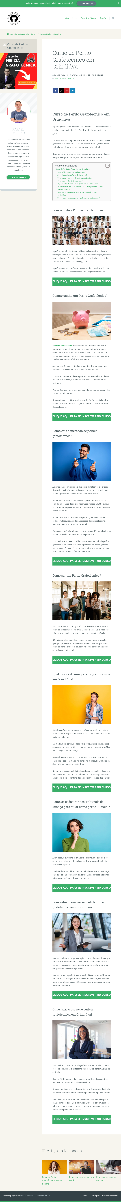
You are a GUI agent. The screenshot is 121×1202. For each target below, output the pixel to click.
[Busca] (111, 16)
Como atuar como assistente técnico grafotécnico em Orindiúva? (77, 193)
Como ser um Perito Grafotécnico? (70, 181)
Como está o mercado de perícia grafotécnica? (75, 178)
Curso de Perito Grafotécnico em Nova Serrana (52, 1180)
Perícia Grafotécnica (64, 78)
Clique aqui (85, 3)
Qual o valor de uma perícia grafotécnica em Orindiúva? (78, 184)
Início (67, 18)
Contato (103, 18)
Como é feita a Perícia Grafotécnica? (71, 172)
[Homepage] (14, 18)
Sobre (74, 18)
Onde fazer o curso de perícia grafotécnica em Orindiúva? (79, 198)
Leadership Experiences (11, 1196)
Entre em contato (18, 177)
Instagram (96, 1196)
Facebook (86, 1196)
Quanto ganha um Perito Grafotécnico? (72, 175)
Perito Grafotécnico (88, 18)
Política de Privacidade (110, 1196)
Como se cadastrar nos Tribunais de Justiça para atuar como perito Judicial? (80, 188)
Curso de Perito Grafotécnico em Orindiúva (73, 169)
